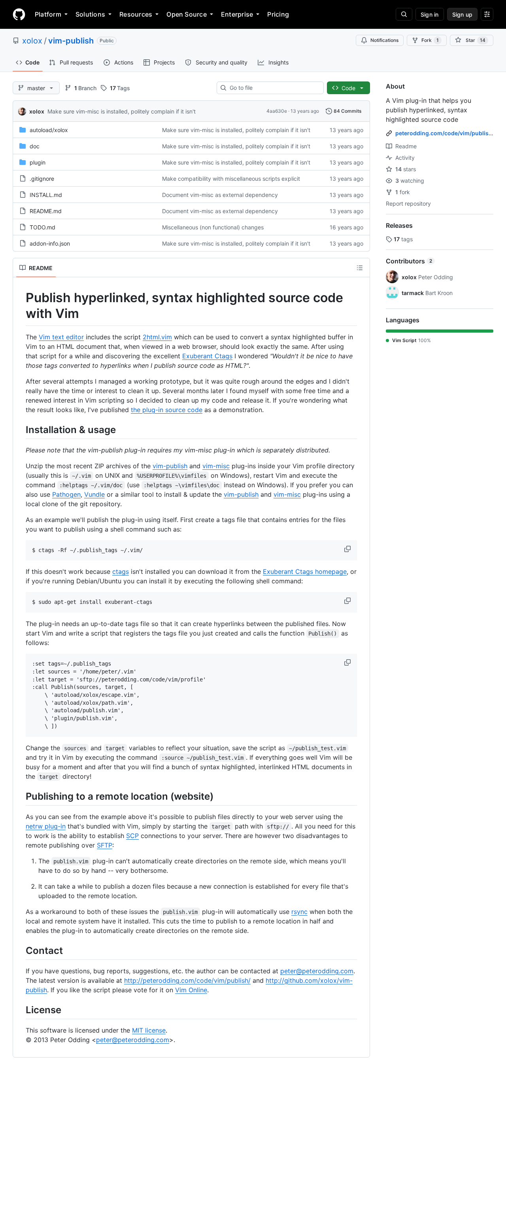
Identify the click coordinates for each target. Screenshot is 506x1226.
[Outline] (359, 267)
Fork (430, 40)
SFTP (104, 845)
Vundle (94, 494)
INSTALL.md (46, 194)
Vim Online (191, 990)
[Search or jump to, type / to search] (404, 14)
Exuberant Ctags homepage (305, 571)
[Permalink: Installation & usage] (20, 429)
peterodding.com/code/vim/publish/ (444, 133)
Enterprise (237, 14)
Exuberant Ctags (207, 356)
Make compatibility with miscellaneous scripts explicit (231, 178)
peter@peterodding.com (316, 971)
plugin (37, 162)
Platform (48, 14)
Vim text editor (61, 337)
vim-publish (71, 40)
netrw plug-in (46, 826)
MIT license (149, 1030)
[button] (348, 548)
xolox (32, 40)
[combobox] (273, 88)
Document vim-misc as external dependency (220, 194)
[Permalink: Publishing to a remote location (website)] (20, 796)
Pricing (278, 14)
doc (35, 146)
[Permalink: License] (20, 1009)
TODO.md (42, 227)
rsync (299, 912)
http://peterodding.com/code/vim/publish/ (187, 980)
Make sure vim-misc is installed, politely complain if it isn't (121, 111)
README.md (46, 211)
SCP (132, 836)
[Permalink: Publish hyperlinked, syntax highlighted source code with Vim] (20, 305)
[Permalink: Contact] (20, 950)
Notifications (384, 40)
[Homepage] (19, 14)
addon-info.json (50, 243)
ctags (120, 571)
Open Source (186, 14)
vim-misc (216, 466)
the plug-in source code (166, 410)
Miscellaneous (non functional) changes (213, 227)
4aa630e (276, 111)
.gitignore (42, 178)
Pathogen (66, 494)
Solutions (90, 14)
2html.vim (157, 337)
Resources (135, 14)
